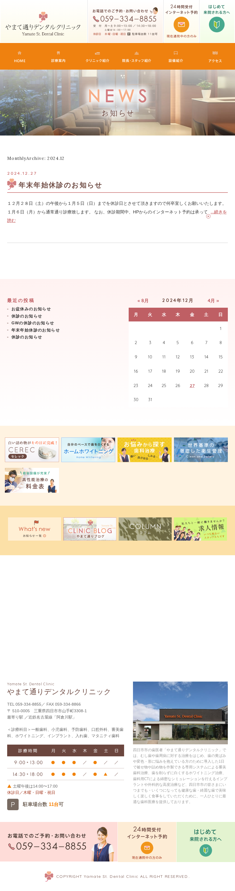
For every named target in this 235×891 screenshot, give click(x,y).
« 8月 (143, 300)
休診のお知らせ (26, 316)
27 (192, 385)
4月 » (213, 300)
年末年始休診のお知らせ (61, 185)
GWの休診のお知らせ (32, 323)
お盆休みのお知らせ (31, 309)
